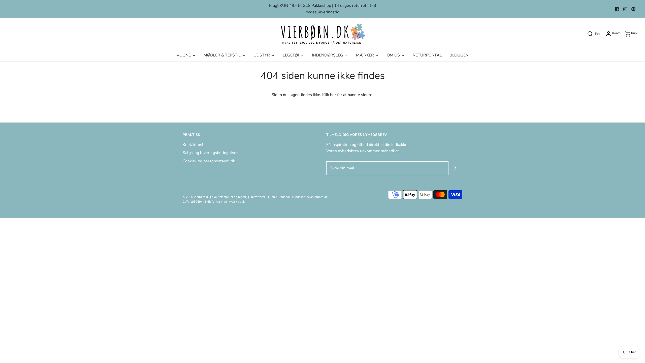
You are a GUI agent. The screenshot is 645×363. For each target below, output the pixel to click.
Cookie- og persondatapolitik (209, 161)
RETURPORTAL (427, 55)
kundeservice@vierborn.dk (310, 197)
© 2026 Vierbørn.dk (196, 197)
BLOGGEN (459, 55)
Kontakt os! (193, 144)
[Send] (455, 168)
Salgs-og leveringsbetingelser (210, 153)
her (333, 95)
